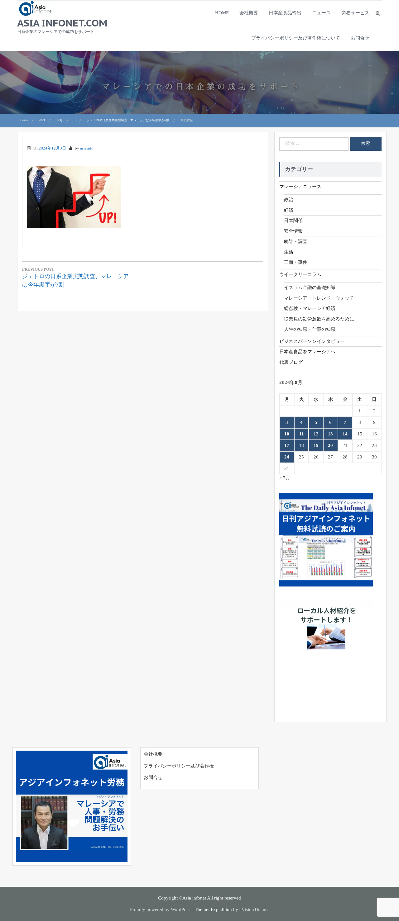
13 (330, 433)
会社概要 (248, 12)
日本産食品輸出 (285, 12)
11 (301, 433)
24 (286, 456)
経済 (288, 210)
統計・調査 (295, 241)
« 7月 (284, 477)
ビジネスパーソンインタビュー (312, 341)
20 (330, 445)
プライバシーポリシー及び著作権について (295, 38)
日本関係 (293, 220)
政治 (288, 199)
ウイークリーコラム (300, 274)
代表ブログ (291, 362)
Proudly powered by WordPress (160, 909)
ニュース (321, 12)
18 (301, 445)
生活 (288, 251)
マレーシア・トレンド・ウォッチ (319, 298)
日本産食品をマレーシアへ (307, 351)
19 (316, 445)
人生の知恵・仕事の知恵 (309, 329)
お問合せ (360, 38)
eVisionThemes (254, 909)
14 (345, 433)
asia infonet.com (62, 22)
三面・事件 (295, 262)
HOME (222, 12)
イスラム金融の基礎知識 (309, 287)
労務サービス (355, 12)
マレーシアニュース (300, 186)
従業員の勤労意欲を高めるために (319, 318)
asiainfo (87, 148)
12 (316, 433)
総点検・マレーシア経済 (309, 308)
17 (286, 445)
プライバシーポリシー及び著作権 (179, 765)
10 (286, 433)
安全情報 (293, 231)
